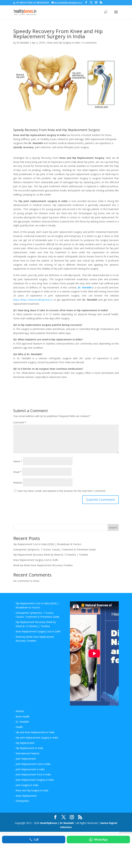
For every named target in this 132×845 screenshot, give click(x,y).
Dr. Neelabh (22, 721)
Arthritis (20, 711)
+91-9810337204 (40, 2)
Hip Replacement (25, 743)
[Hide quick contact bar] (127, 837)
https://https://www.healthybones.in (33, 299)
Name (17, 461)
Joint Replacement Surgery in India (35, 779)
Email (17, 472)
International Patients (28, 753)
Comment (19, 422)
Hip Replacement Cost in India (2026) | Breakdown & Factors (47, 544)
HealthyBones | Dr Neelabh (57, 823)
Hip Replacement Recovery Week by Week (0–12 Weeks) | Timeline (50, 554)
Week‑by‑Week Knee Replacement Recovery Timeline (43, 565)
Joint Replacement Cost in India (33, 764)
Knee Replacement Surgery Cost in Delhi (35, 560)
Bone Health (23, 716)
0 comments (89, 42)
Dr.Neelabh (22, 42)
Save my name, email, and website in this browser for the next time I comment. (61, 490)
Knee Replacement (26, 795)
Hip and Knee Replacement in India (35, 732)
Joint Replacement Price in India (33, 774)
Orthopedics (22, 800)
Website (17, 482)
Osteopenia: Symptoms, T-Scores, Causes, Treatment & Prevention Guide (54, 549)
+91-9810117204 (24, 2)
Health (19, 727)
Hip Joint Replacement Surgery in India (37, 737)
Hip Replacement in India (29, 748)
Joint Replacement (26, 758)
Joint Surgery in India (27, 785)
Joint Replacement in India (30, 769)
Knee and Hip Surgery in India (63, 42)
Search (113, 527)
